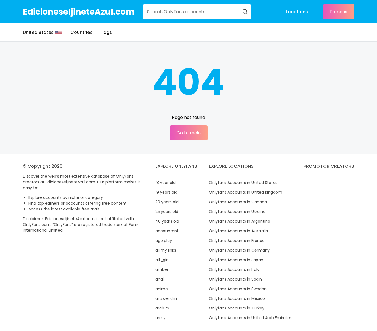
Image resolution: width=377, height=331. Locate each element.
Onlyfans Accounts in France (237, 240)
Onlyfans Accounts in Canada (238, 202)
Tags (106, 32)
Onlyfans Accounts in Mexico (237, 298)
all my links (165, 250)
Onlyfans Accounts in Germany (239, 250)
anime (161, 289)
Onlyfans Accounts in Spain (235, 279)
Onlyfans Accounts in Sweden (238, 289)
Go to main (189, 133)
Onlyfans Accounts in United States (243, 182)
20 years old (167, 202)
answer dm (166, 298)
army (160, 318)
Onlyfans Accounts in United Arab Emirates (250, 318)
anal (159, 279)
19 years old (166, 192)
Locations (297, 12)
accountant (167, 231)
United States (38, 32)
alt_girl (161, 260)
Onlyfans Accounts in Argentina (239, 221)
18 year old (165, 182)
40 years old (167, 221)
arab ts (162, 308)
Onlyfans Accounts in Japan (236, 260)
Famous (338, 12)
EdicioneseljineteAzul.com (79, 12)
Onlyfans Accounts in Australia (238, 231)
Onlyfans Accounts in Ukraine (237, 211)
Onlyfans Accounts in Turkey (236, 308)
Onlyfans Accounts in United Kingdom (245, 192)
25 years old (166, 211)
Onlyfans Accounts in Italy (234, 269)
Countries (81, 32)
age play (163, 240)
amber (161, 269)
